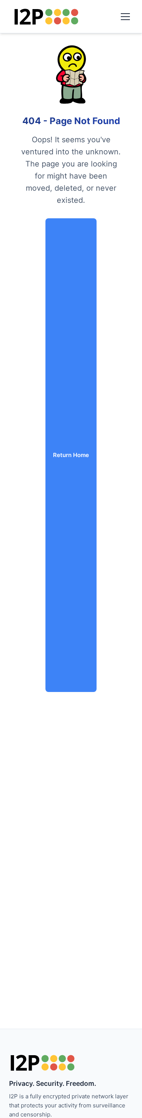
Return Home (71, 455)
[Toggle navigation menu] (125, 16)
